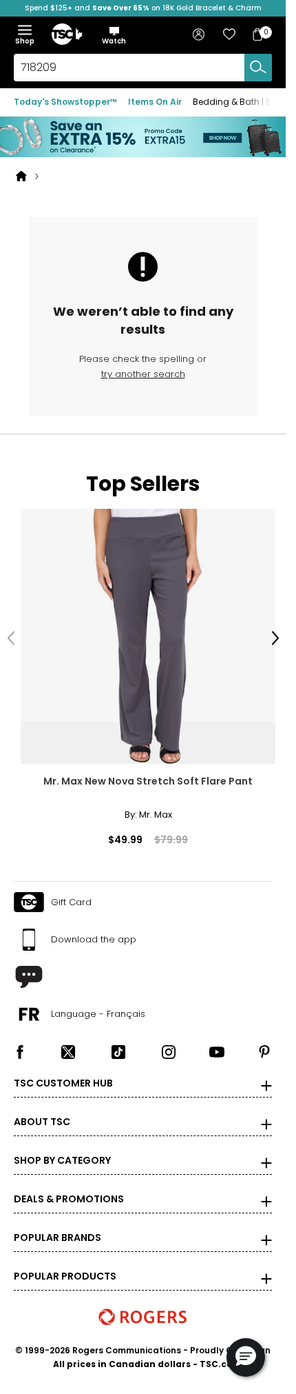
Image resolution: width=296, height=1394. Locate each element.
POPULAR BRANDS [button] (57, 1228)
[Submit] (258, 67)
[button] (114, 35)
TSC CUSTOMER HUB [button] (63, 1073)
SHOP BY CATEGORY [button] (62, 1151)
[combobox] (143, 67)
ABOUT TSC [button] (42, 1112)
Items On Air (155, 102)
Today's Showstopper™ (65, 102)
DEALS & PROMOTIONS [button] (69, 1189)
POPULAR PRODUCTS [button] (65, 1266)
